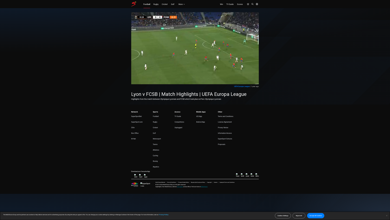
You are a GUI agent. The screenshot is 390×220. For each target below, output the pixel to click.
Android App (200, 122)
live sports (180, 186)
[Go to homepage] (133, 4)
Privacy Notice (223, 128)
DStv (133, 128)
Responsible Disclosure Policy (198, 182)
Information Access (225, 133)
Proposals (221, 144)
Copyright (209, 182)
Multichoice (204, 186)
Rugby (155, 122)
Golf (154, 133)
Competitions (179, 122)
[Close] (387, 215)
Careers (216, 182)
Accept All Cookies (316, 215)
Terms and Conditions (225, 116)
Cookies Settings (282, 215)
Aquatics (156, 167)
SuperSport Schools (225, 139)
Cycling (155, 156)
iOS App (199, 116)
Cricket (155, 128)
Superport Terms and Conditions (227, 182)
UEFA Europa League (242, 86)
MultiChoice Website (160, 182)
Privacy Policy (163, 214)
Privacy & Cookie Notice (183, 182)
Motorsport (157, 139)
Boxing (155, 161)
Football (156, 116)
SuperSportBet (136, 116)
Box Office (135, 133)
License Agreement (225, 122)
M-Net (133, 139)
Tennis (155, 144)
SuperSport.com (137, 122)
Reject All (299, 215)
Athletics (156, 150)
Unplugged (178, 128)
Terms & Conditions (171, 182)
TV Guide (178, 116)
